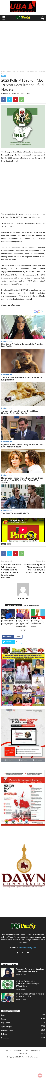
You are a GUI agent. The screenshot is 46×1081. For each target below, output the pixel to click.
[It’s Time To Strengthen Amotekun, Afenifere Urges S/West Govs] (7, 984)
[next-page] (24, 630)
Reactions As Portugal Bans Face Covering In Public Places (30, 970)
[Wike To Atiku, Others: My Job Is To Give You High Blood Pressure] (7, 997)
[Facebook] (3, 99)
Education (5, 1038)
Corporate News (7, 1030)
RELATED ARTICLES (13, 605)
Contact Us (23, 1053)
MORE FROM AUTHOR (31, 605)
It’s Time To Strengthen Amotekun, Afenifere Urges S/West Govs (27, 983)
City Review (5, 1023)
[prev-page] (21, 630)
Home (3, 71)
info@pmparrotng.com (27, 948)
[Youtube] (28, 953)
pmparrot (6, 93)
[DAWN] (23, 865)
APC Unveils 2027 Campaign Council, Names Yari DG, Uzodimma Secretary (37, 623)
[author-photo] (23, 589)
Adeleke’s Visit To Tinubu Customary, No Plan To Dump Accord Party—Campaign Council (22, 623)
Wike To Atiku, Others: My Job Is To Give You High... (30, 995)
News (9, 71)
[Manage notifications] (40, 1075)
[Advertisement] (23, 45)
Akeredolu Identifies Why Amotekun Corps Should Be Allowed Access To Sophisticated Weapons (11, 571)
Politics (4, 1034)
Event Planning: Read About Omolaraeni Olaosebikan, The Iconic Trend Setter (34, 568)
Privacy (26, 1050)
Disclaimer (17, 1050)
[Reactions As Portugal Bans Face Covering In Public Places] (7, 972)
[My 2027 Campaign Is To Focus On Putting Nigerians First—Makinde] (8, 614)
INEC (9, 544)
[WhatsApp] (21, 99)
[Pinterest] (15, 99)
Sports (3, 1019)
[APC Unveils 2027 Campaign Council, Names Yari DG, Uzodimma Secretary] (38, 614)
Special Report (6, 1026)
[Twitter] (9, 99)
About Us (8, 1050)
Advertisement (36, 1050)
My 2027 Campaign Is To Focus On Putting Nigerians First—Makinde (7, 622)
